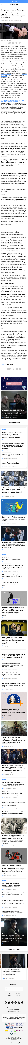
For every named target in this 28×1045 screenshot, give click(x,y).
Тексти (9, 995)
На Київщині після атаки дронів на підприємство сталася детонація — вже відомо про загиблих (12, 665)
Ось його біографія (13, 640)
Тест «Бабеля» (13, 491)
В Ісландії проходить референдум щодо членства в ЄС (12, 455)
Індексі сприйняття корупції (13, 164)
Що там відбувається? (13, 740)
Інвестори (18, 995)
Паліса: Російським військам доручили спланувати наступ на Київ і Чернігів (12, 558)
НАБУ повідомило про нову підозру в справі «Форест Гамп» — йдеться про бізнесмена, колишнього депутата (12, 793)
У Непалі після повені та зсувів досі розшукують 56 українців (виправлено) (12, 575)
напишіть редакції (14, 1039)
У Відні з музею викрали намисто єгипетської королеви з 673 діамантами (12, 912)
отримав (8, 154)
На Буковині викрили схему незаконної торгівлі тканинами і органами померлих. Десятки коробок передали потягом (13, 784)
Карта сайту (18, 998)
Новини (9, 993)
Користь (9, 997)
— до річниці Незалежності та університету (13, 839)
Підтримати (14, 1)
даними (3, 145)
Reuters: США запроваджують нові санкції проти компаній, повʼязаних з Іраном (13, 893)
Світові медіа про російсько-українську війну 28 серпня (13, 684)
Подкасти (10, 998)
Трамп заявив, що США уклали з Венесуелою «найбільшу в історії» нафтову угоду (13, 584)
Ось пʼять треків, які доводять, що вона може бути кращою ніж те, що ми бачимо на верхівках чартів (13, 545)
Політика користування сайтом (14, 1007)
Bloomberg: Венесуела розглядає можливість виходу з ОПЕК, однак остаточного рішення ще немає (11, 885)
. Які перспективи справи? (13, 611)
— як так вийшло (14, 712)
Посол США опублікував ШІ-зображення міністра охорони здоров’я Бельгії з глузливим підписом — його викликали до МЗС (13, 903)
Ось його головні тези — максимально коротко (13, 972)
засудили (22, 307)
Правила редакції (14, 1006)
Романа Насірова (6, 73)
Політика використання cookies (14, 1011)
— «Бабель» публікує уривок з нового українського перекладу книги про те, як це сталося (13, 518)
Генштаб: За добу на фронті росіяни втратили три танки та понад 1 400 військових (11, 674)
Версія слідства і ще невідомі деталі (13, 869)
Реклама (18, 997)
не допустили (17, 269)
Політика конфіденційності (14, 1009)
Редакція (18, 993)
